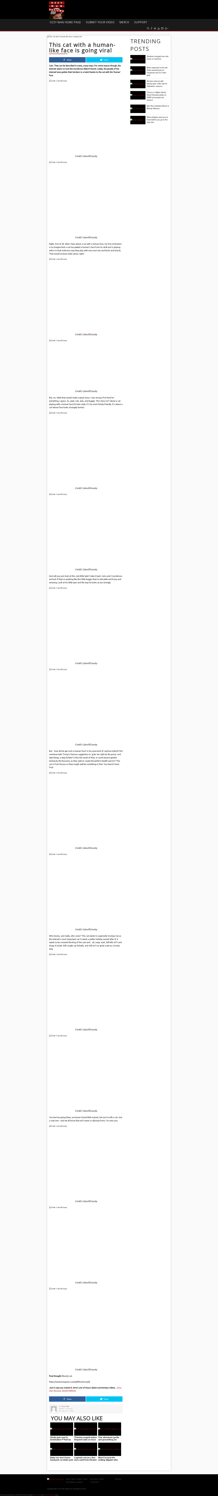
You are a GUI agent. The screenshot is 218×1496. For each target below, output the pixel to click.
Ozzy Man (65, 1406)
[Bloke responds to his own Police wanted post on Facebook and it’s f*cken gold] (138, 70)
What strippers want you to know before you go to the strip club (157, 119)
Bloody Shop (97, 1479)
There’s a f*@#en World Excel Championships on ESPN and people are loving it (156, 96)
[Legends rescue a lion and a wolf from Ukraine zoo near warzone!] (86, 1449)
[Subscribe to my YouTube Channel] (158, 28)
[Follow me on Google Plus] (166, 28)
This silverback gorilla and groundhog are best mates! (108, 1439)
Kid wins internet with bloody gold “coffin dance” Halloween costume (157, 83)
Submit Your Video (100, 22)
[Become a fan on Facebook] (151, 28)
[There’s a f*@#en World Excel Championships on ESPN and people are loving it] (138, 95)
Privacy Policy (37, 1495)
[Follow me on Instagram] (162, 28)
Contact (94, 1482)
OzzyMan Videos (74, 1482)
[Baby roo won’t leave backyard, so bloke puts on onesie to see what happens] (62, 1449)
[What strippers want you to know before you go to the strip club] (138, 120)
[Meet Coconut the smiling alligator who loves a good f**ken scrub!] (110, 1449)
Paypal (118, 1479)
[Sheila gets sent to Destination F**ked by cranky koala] (62, 1429)
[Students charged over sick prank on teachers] (138, 59)
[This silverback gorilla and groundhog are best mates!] (110, 1429)
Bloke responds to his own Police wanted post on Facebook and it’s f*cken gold (157, 71)
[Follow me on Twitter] (155, 28)
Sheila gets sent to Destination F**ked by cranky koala (60, 1439)
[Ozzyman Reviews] (55, 1479)
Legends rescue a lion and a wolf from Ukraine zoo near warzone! (85, 1460)
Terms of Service (49, 1495)
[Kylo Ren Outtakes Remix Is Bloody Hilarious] (138, 109)
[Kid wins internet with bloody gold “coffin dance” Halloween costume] (138, 84)
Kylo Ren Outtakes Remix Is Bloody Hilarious (158, 107)
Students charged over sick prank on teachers (157, 57)
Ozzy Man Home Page (65, 22)
